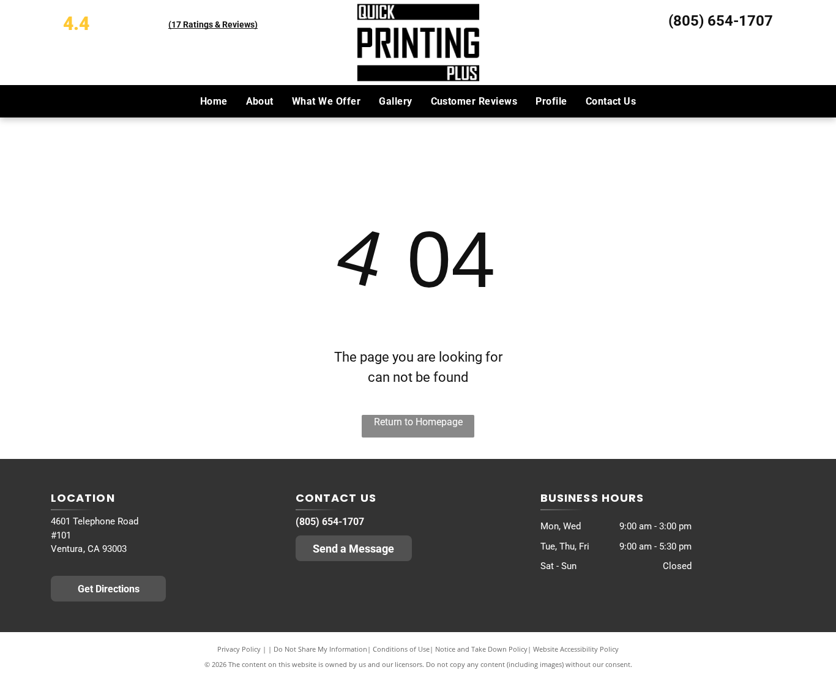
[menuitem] (214, 101)
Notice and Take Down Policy (481, 649)
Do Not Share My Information (320, 649)
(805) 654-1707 (720, 20)
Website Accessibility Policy (576, 649)
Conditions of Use (401, 649)
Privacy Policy (239, 649)
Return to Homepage (418, 422)
